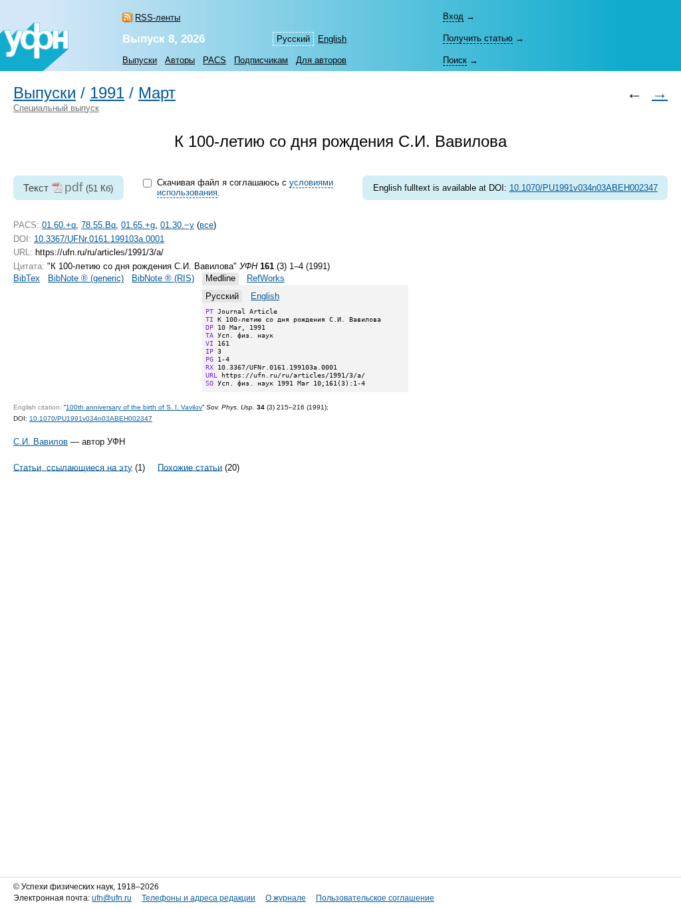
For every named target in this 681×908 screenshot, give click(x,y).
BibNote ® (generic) (86, 278)
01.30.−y (177, 225)
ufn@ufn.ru (112, 898)
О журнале (285, 898)
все (206, 225)
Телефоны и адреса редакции (198, 898)
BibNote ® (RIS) (163, 278)
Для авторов (321, 60)
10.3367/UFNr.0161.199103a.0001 (99, 239)
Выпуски (139, 60)
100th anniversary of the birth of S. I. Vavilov (134, 407)
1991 (107, 93)
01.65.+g (138, 225)
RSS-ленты (157, 18)
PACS (214, 60)
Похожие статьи (190, 467)
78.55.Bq (98, 225)
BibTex (26, 278)
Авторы (180, 60)
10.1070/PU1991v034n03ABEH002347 (583, 188)
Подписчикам (261, 60)
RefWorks (266, 278)
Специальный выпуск (56, 108)
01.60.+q (59, 225)
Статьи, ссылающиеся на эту (72, 467)
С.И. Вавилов (40, 442)
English (332, 39)
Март (157, 93)
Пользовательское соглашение (375, 898)
